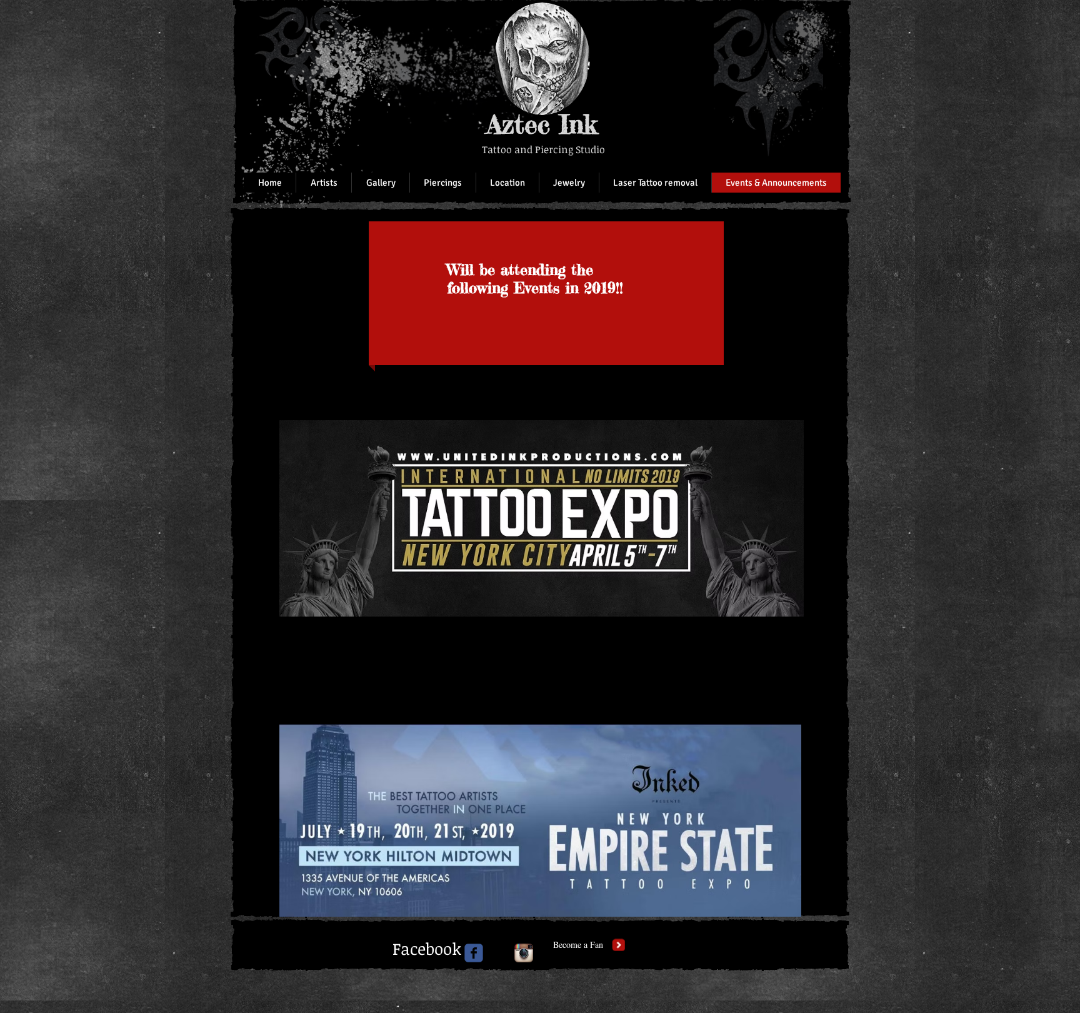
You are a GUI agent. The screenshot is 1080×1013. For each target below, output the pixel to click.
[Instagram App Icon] (523, 953)
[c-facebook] (473, 953)
